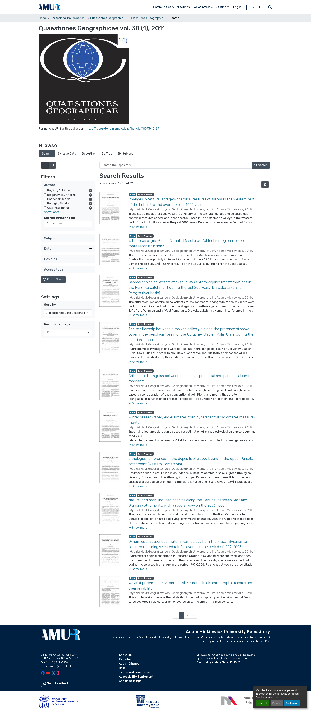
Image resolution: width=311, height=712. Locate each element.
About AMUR (127, 655)
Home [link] (43, 18)
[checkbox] (45, 190)
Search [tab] (46, 153)
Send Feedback (57, 683)
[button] (49, 7)
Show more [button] (51, 212)
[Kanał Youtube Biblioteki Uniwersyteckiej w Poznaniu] (48, 673)
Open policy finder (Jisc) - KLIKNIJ (218, 662)
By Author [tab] (89, 153)
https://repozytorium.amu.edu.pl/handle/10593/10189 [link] (122, 128)
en (252, 7)
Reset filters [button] (54, 279)
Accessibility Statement (136, 676)
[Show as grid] (52, 165)
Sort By (50, 304)
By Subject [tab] (125, 153)
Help (122, 668)
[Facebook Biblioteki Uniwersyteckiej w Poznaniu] (43, 673)
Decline (276, 703)
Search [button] (262, 165)
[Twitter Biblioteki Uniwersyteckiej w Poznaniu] (53, 673)
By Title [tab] (107, 153)
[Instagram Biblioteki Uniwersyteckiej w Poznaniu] (58, 673)
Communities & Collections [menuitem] (171, 7)
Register (125, 659)
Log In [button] (237, 7)
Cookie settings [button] (130, 681)
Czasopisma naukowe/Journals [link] (68, 18)
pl (259, 7)
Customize (292, 703)
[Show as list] (45, 165)
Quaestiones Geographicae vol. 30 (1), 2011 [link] (148, 18)
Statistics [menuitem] (222, 7)
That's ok (262, 703)
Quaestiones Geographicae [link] (108, 18)
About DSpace (129, 663)
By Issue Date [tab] (66, 153)
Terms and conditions (134, 672)
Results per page (57, 324)
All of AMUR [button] (202, 7)
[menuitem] (203, 7)
